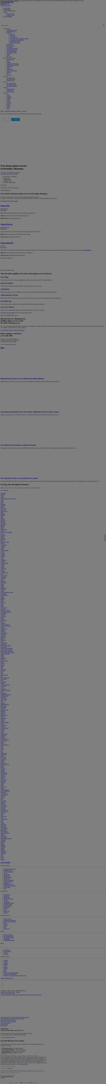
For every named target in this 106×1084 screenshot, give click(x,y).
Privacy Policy (10, 2)
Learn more (7, 3)
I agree (1, 3)
